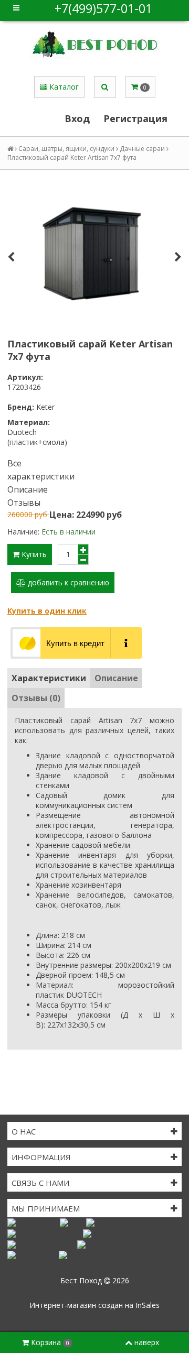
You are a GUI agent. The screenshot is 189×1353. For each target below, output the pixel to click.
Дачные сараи (142, 148)
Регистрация (135, 118)
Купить (33, 554)
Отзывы (23, 502)
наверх (146, 1342)
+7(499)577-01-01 (103, 8)
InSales (147, 1305)
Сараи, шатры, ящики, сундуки (66, 148)
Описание (27, 489)
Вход (77, 118)
